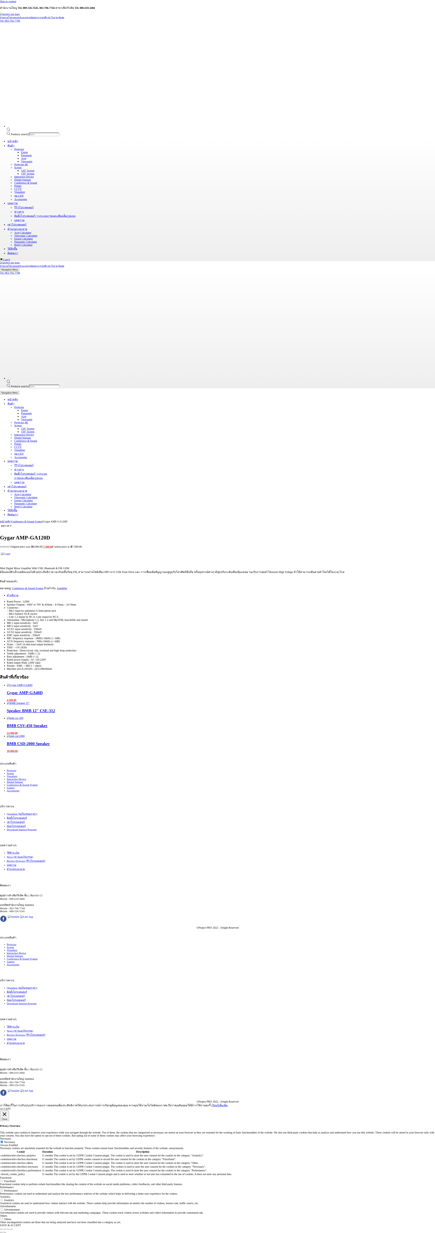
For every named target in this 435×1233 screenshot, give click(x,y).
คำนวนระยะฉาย (16, 869)
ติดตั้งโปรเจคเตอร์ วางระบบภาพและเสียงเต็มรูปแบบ (44, 216)
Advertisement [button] (8, 1206)
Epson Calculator (23, 238)
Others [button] (3, 1215)
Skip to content (8, 1)
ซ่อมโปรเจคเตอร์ (16, 826)
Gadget (10, 787)
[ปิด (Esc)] (11, 1229)
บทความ (19, 220)
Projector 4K (21, 164)
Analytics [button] (5, 1196)
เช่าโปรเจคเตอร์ (17, 224)
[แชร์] (8, 1229)
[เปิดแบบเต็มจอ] (4, 1229)
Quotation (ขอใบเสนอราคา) (22, 814)
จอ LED (19, 195)
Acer (23, 158)
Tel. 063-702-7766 (10, 20)
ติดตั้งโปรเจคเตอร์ (17, 818)
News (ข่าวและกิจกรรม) (20, 857)
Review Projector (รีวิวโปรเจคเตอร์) (26, 861)
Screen (10, 773)
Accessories (20, 199)
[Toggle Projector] (59, 407)
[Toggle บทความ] (59, 461)
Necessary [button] (5, 1138)
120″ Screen (27, 170)
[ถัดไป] (4, 1232)
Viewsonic (26, 161)
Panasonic (26, 155)
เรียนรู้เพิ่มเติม (219, 1105)
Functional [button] (5, 1177)
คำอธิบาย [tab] (12, 595)
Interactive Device (24, 176)
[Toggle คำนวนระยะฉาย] (59, 490)
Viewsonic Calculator (25, 235)
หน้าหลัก (12, 141)
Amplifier (62, 588)
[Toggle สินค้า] (59, 403)
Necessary (9, 1142)
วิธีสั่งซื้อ (12, 248)
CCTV (18, 189)
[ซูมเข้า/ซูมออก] (1, 1229)
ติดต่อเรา (12, 253)
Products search (19, 134)
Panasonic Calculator (25, 241)
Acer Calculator (22, 232)
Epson (24, 152)
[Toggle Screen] (59, 425)
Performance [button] (7, 1187)
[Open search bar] (8, 130)
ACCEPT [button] (5, 1108)
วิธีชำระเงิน (13, 852)
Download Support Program (22, 829)
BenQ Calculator (23, 244)
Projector (11, 770)
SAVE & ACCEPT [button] (10, 1225)
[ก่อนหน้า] (1, 1232)
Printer (17, 185)
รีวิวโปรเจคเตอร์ (24, 207)
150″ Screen (27, 173)
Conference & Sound (25, 182)
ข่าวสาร (19, 211)
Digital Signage (22, 179)
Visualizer (19, 192)
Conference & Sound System (26, 521)
